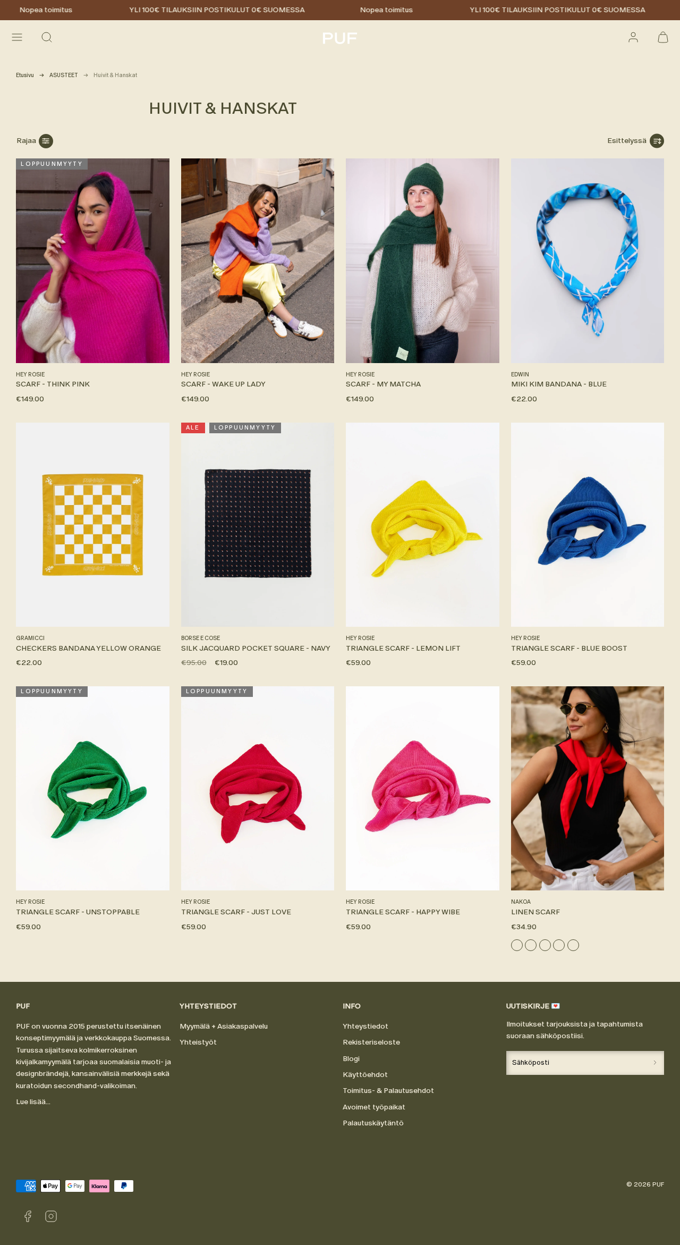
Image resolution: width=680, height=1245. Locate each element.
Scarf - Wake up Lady (223, 384)
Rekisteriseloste (371, 1042)
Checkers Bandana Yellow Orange (88, 648)
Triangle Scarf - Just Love (236, 911)
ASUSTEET (63, 75)
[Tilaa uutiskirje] (655, 1063)
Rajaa (26, 140)
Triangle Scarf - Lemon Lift (403, 648)
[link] (633, 37)
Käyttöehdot (365, 1074)
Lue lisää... (33, 1101)
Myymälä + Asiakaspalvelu (224, 1026)
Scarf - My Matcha (383, 384)
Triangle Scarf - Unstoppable (78, 911)
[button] (17, 37)
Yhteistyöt (198, 1042)
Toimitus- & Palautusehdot (388, 1090)
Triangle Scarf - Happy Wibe (403, 911)
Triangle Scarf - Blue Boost (569, 648)
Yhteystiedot (365, 1026)
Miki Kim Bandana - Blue (559, 384)
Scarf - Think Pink (53, 384)
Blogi (351, 1058)
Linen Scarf (535, 911)
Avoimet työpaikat (374, 1107)
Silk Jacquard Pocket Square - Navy (255, 648)
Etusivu (25, 75)
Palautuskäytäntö (373, 1123)
